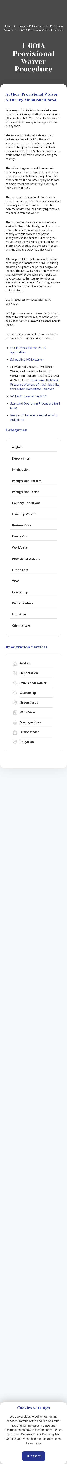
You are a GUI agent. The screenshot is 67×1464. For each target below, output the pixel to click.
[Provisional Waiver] (33, 683)
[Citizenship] (33, 693)
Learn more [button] (33, 1443)
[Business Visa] (33, 732)
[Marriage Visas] (33, 722)
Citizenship (20, 592)
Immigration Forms (25, 492)
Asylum (17, 447)
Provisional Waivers (26, 559)
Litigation (19, 614)
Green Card (20, 570)
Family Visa (20, 536)
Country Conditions (26, 503)
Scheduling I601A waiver (27, 359)
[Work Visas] (33, 712)
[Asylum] (33, 663)
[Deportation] (33, 673)
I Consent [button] (33, 1456)
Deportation (21, 458)
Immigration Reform (26, 481)
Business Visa (21, 525)
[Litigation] (33, 742)
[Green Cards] (33, 703)
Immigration (21, 470)
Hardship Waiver (24, 514)
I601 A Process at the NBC (28, 396)
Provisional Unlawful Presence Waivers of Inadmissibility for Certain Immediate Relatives (34, 384)
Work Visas (20, 547)
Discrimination (22, 603)
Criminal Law (21, 625)
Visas (15, 581)
